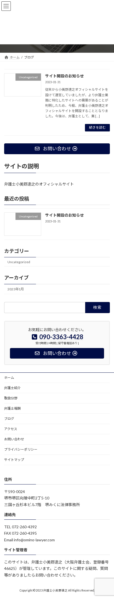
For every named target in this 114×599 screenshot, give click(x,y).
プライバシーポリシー (20, 449)
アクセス (10, 429)
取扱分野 (10, 398)
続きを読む (97, 127)
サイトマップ (14, 460)
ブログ (9, 419)
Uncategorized (18, 262)
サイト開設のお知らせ (64, 75)
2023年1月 (15, 289)
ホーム (9, 377)
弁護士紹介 (12, 388)
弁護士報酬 (12, 408)
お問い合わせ (14, 439)
